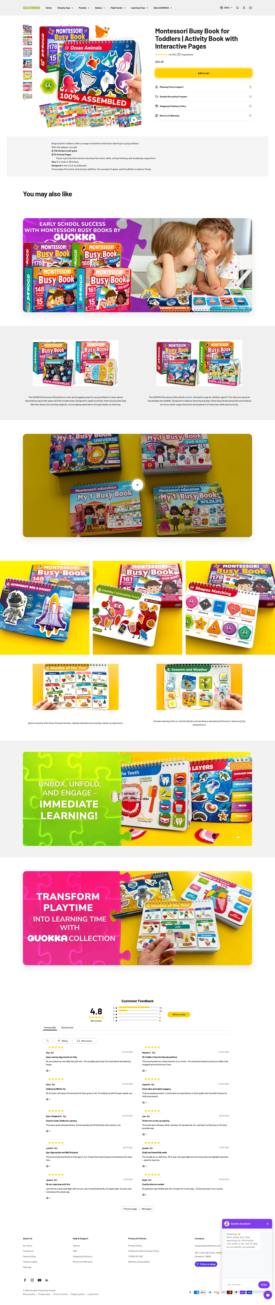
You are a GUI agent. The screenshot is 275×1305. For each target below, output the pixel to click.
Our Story (27, 1245)
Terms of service (60, 1294)
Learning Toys (138, 7)
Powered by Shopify (47, 1290)
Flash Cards (116, 7)
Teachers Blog (30, 1261)
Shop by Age (63, 7)
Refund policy (29, 1294)
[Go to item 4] (27, 64)
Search (76, 1245)
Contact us (28, 1250)
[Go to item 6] (27, 87)
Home (49, 7)
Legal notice (93, 1294)
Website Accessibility (139, 1261)
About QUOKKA (161, 7)
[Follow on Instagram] (32, 1280)
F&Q (75, 1250)
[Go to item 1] (27, 30)
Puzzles (83, 7)
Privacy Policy (135, 1245)
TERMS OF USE (135, 1256)
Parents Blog (29, 1256)
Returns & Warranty (83, 1261)
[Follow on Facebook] (25, 1280)
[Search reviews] (48, 1041)
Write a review (179, 1014)
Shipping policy (78, 1294)
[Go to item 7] (27, 98)
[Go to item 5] (27, 76)
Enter (264, 1284)
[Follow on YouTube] (39, 1280)
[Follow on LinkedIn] (47, 1280)
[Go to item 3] (27, 53)
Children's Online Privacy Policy (143, 1250)
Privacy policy (44, 1294)
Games (98, 7)
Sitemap (27, 1267)
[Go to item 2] (27, 41)
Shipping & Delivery (83, 1256)
